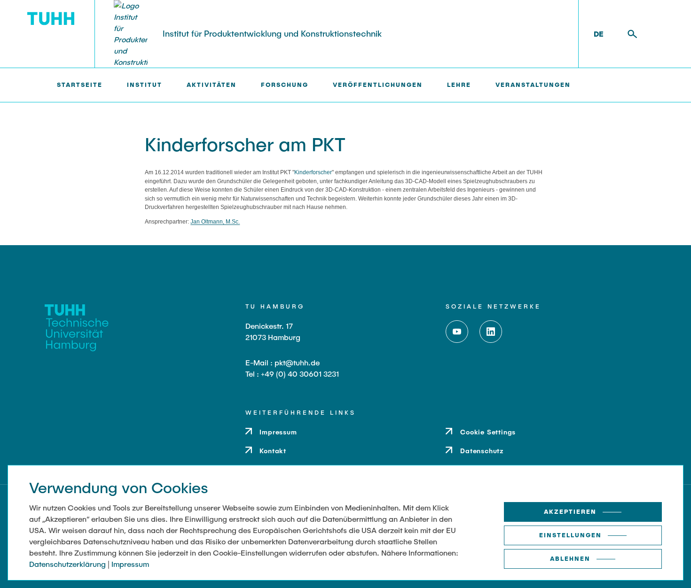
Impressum (130, 563)
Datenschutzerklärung (67, 563)
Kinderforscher (313, 172)
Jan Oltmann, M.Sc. (215, 221)
